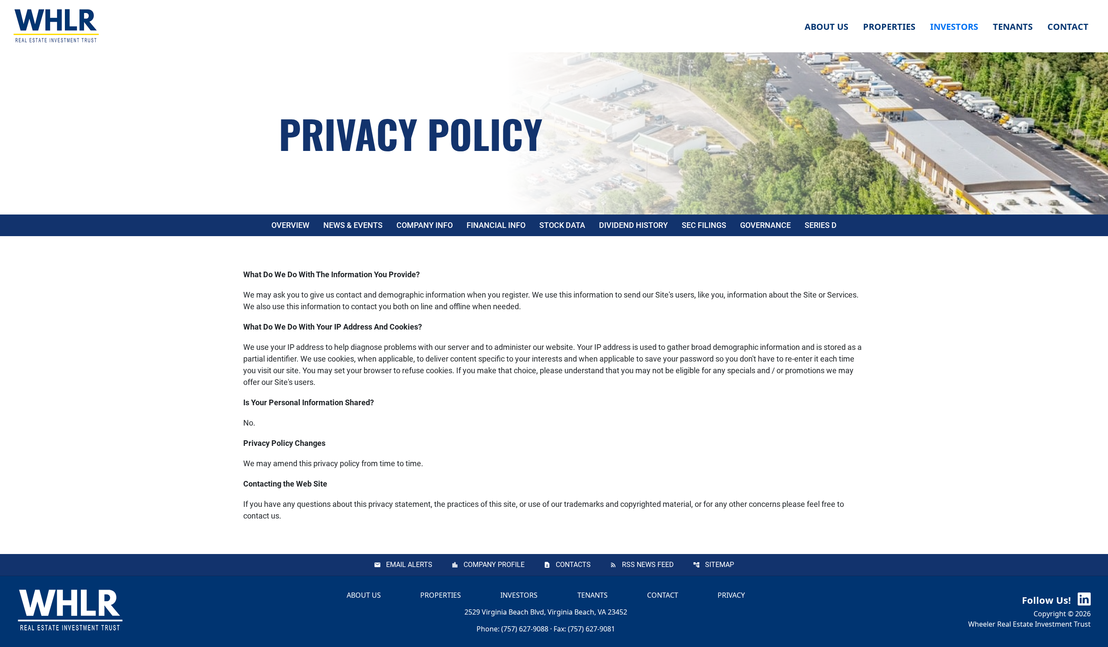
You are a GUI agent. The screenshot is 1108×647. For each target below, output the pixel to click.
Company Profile (494, 565)
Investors (519, 595)
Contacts (573, 565)
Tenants (592, 595)
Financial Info (496, 225)
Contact (662, 595)
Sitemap (719, 565)
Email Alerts (409, 565)
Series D (821, 225)
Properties (889, 26)
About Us (364, 595)
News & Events (353, 225)
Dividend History (633, 225)
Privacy (731, 595)
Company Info (424, 225)
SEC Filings (704, 225)
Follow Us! (1047, 599)
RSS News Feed (648, 565)
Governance (765, 225)
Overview (290, 225)
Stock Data (562, 225)
